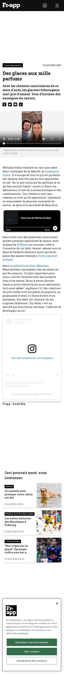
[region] (31, 634)
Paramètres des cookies (32, 660)
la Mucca (23, 244)
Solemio (8, 259)
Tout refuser (32, 651)
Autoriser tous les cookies (31, 642)
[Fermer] (57, 603)
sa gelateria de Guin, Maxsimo (29, 265)
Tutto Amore (46, 255)
